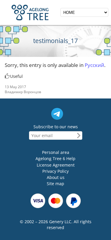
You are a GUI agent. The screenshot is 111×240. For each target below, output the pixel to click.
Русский (94, 65)
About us (56, 177)
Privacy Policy (55, 171)
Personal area (55, 152)
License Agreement (56, 165)
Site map (55, 184)
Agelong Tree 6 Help (55, 159)
